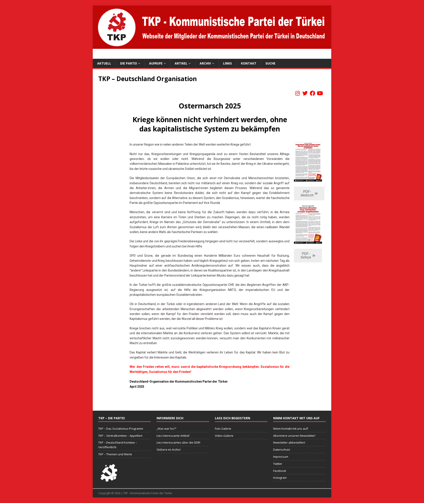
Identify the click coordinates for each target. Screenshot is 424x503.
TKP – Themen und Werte (115, 454)
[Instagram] (297, 93)
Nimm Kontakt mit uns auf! (290, 429)
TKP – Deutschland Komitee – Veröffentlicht (117, 444)
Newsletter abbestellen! (289, 442)
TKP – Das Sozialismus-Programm (120, 429)
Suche (270, 63)
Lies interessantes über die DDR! (178, 442)
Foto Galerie (223, 429)
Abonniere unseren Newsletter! (294, 436)
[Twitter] (305, 93)
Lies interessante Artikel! (173, 436)
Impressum (280, 457)
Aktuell (104, 63)
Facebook (279, 471)
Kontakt (248, 63)
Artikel (181, 63)
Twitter (277, 464)
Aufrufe (156, 63)
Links (227, 63)
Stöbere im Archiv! (169, 450)
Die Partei (128, 63)
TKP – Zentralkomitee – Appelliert (120, 436)
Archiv (205, 63)
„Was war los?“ (166, 429)
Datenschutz (281, 450)
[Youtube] (320, 93)
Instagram (280, 478)
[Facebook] (312, 93)
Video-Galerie (224, 436)
